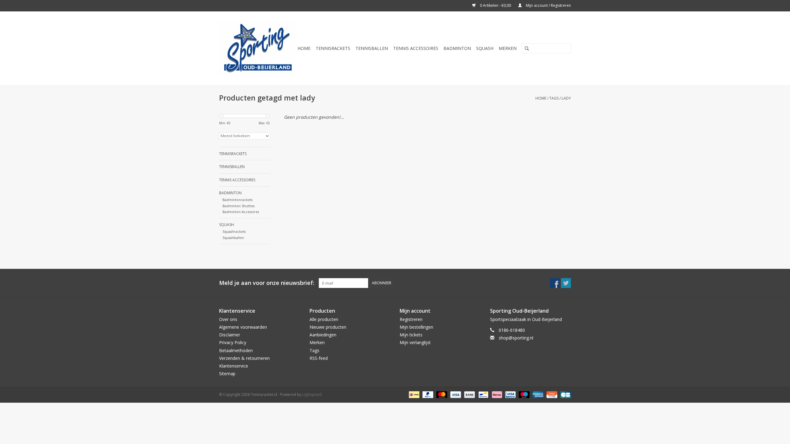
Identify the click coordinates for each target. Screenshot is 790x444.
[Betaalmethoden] (413, 394)
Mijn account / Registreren (548, 5)
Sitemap (227, 373)
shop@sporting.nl (516, 338)
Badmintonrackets (237, 199)
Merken (508, 48)
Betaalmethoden (236, 350)
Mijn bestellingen (416, 327)
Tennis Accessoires (415, 48)
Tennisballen (372, 48)
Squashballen (233, 237)
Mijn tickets (411, 335)
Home (303, 48)
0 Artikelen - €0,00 (495, 5)
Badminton (457, 48)
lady (566, 98)
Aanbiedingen (323, 335)
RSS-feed (319, 358)
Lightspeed (312, 394)
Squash (484, 48)
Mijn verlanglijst (415, 342)
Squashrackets (234, 231)
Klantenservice (233, 366)
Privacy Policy (232, 342)
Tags (554, 98)
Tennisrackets (333, 48)
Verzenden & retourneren (244, 358)
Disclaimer (229, 335)
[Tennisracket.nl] (257, 48)
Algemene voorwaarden (243, 327)
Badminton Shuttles (238, 206)
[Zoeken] (525, 48)
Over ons (228, 319)
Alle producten (324, 319)
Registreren (411, 319)
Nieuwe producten (328, 327)
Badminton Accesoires (240, 211)
